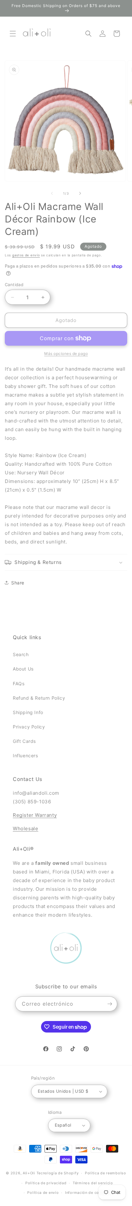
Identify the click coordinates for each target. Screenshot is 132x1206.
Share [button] (17, 582)
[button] (13, 34)
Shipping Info (28, 712)
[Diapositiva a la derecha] (80, 193)
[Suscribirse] (110, 1003)
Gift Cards (24, 741)
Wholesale (25, 828)
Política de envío (43, 1192)
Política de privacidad (45, 1183)
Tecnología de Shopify (58, 1173)
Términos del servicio (93, 1183)
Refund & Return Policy (39, 698)
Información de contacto (88, 1192)
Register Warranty (35, 815)
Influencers (25, 755)
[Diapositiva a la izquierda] (52, 193)
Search (21, 654)
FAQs (18, 683)
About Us (23, 668)
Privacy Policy (29, 726)
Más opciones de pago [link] (66, 353)
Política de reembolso (105, 1173)
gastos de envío (26, 255)
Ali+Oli (29, 1173)
